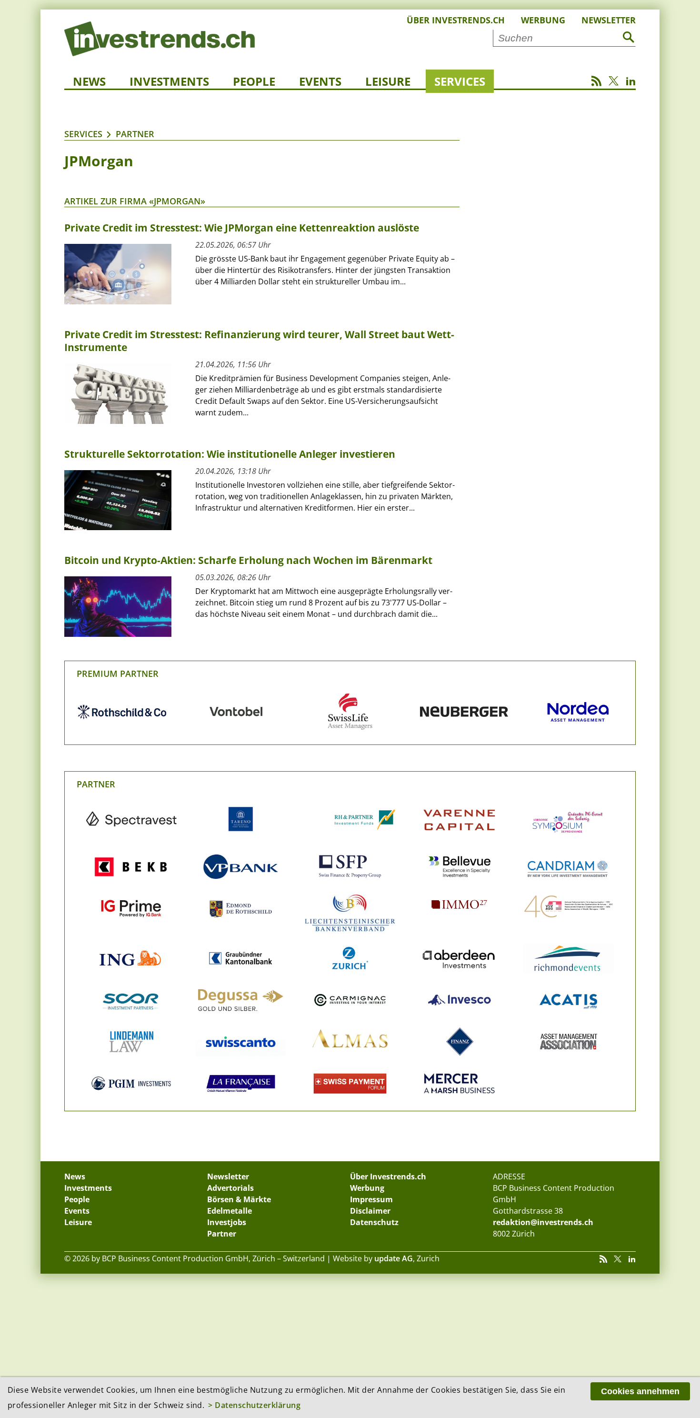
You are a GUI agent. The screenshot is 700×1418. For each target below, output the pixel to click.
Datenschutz (374, 1222)
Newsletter (608, 20)
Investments (169, 81)
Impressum (371, 1199)
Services (459, 81)
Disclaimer (370, 1211)
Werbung (543, 20)
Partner (135, 134)
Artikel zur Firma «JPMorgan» (134, 201)
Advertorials (230, 1188)
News (89, 81)
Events (320, 81)
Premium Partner (118, 673)
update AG (393, 1258)
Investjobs (226, 1222)
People (254, 81)
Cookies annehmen (640, 1391)
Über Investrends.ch (456, 20)
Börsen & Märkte (239, 1199)
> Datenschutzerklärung (254, 1405)
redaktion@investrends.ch (543, 1222)
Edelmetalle (229, 1211)
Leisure (387, 81)
